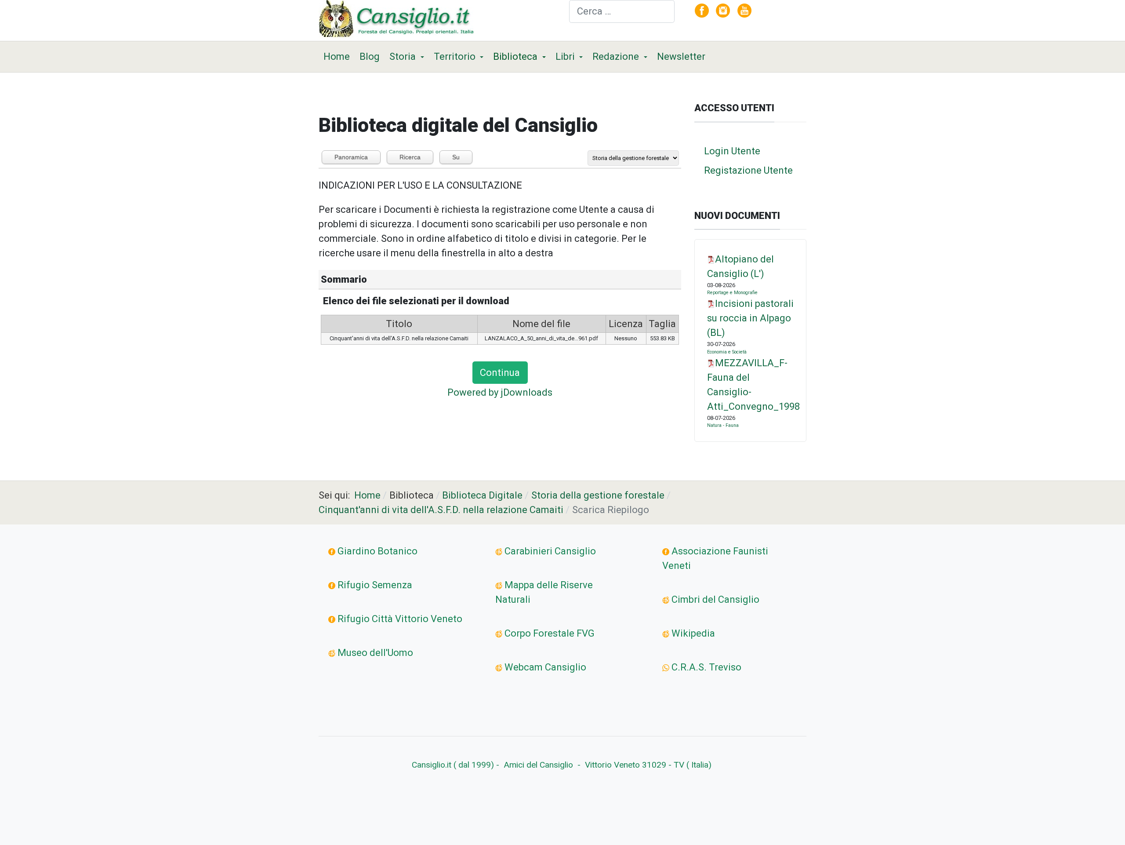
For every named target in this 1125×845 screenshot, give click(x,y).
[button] (407, 56)
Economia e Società (727, 352)
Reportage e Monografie (732, 292)
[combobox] (622, 11)
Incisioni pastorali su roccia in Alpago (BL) (750, 318)
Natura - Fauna (723, 425)
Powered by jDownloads (499, 392)
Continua (500, 372)
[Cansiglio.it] (398, 19)
